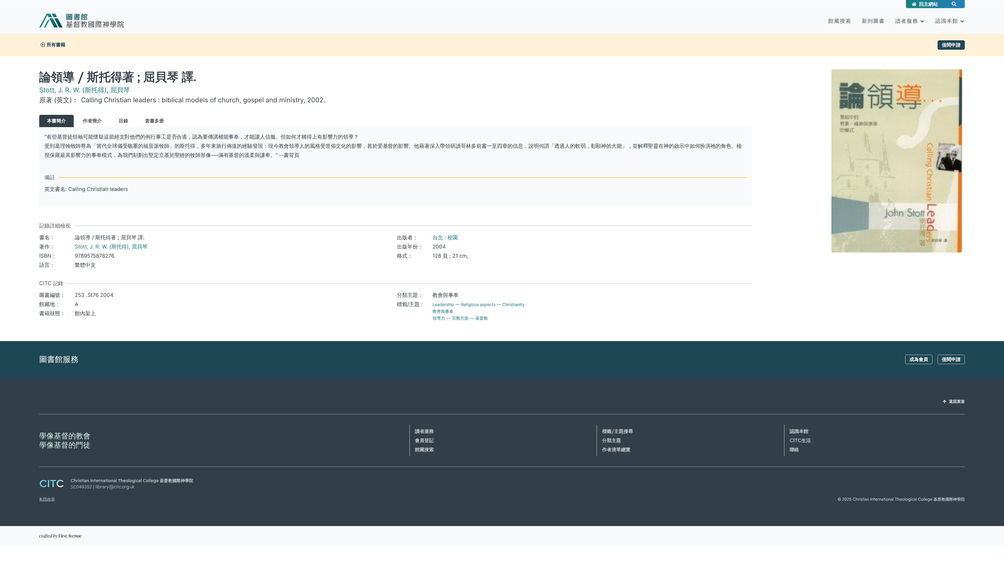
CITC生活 (800, 440)
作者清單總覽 (616, 449)
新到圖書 (873, 21)
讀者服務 (906, 21)
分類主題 (611, 440)
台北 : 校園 (445, 237)
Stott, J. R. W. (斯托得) (73, 90)
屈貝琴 (120, 90)
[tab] (56, 121)
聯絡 (794, 449)
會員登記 (424, 440)
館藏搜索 (839, 21)
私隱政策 (47, 499)
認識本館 (946, 21)
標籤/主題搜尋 (617, 431)
